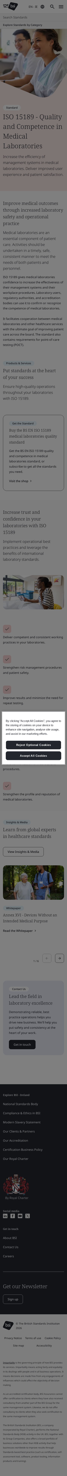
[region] (33, 738)
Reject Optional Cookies (33, 744)
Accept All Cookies (33, 755)
